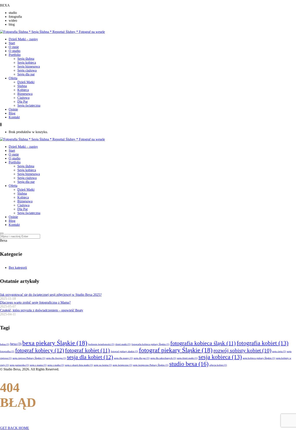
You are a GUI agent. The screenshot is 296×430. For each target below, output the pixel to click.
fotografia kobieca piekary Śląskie (150, 344)
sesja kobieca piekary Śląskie (259, 358)
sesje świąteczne (122, 365)
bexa (15, 344)
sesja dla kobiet (90, 357)
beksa (4, 344)
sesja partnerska (19, 365)
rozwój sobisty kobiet (242, 350)
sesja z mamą (38, 365)
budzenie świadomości (101, 344)
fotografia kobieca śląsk (203, 343)
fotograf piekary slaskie (124, 351)
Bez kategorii (18, 267)
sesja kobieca (220, 357)
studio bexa (188, 363)
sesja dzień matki (187, 358)
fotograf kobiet (87, 350)
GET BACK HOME (14, 428)
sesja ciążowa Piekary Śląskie (29, 358)
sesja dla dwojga (56, 358)
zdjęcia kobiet (218, 365)
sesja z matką (55, 365)
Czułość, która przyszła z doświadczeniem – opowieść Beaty (41, 310)
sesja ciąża (279, 351)
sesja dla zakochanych (163, 358)
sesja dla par (142, 358)
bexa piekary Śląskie (54, 342)
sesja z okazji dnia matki (79, 365)
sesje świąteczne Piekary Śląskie (150, 365)
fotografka (7, 351)
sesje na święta (103, 365)
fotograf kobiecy (39, 350)
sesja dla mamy (123, 358)
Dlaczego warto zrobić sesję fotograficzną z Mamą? (35, 302)
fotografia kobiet (262, 343)
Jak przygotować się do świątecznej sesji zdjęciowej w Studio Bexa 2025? (51, 294)
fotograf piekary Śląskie (176, 350)
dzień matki (123, 344)
